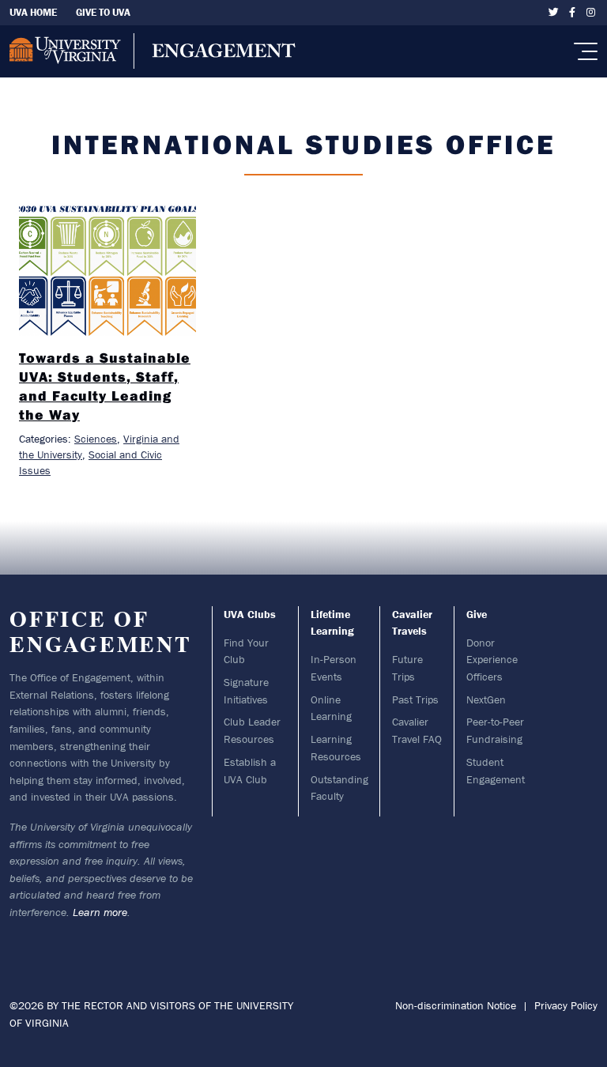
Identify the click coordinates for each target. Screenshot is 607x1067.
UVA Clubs (250, 614)
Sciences (95, 439)
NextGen (486, 699)
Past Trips (415, 699)
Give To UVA (103, 12)
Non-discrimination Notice (455, 1005)
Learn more (100, 912)
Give (476, 614)
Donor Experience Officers (492, 659)
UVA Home (33, 12)
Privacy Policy (566, 1005)
